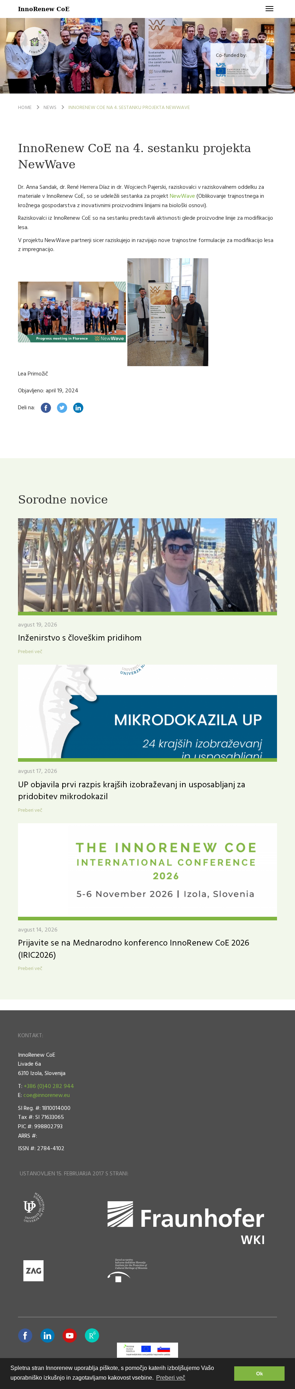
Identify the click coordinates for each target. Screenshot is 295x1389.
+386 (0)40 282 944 (49, 1086)
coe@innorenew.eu (46, 1095)
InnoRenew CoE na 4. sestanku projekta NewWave (129, 108)
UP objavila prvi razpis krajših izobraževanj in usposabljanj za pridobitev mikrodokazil (131, 791)
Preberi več (30, 652)
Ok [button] (259, 1373)
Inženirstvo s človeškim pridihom (80, 638)
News (50, 108)
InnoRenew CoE (43, 9)
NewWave (183, 196)
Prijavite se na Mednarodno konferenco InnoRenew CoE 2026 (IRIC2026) (133, 949)
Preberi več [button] (170, 1378)
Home (25, 108)
